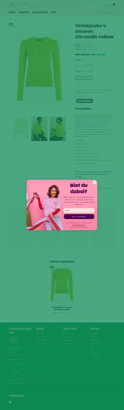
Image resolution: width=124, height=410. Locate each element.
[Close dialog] (95, 183)
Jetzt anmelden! (79, 216)
